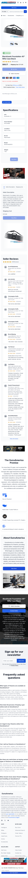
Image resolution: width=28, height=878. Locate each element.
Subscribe (21, 660)
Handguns (4, 827)
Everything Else (20, 15)
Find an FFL (18, 836)
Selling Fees (4, 856)
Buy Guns (14, 568)
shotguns (17, 692)
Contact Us (18, 853)
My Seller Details (5, 853)
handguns (8, 692)
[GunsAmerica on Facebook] (2, 820)
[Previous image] (4, 30)
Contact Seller (7, 102)
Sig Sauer (19, 695)
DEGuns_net (16, 85)
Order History (19, 833)
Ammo (3, 839)
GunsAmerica (7, 794)
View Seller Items (20, 87)
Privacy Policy (14, 665)
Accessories (11, 15)
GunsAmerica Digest (13, 817)
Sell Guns (14, 7)
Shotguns (3, 833)
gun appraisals (10, 814)
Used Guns (4, 836)
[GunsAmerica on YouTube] (8, 820)
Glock (14, 695)
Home (4, 15)
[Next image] (23, 30)
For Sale (4, 11)
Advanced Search (20, 830)
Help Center (18, 850)
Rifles (2, 830)
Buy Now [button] (15, 69)
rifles (12, 692)
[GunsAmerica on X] (5, 820)
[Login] (23, 2)
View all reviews (14, 438)
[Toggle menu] (26, 2)
